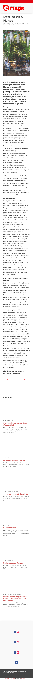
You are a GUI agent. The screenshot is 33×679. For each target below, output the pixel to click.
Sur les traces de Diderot (12, 563)
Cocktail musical (9, 528)
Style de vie (11, 25)
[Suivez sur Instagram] (18, 632)
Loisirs (5, 25)
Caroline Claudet (11, 23)
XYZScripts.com (24, 678)
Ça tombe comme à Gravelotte (15, 494)
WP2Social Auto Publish (10, 678)
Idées (26, 23)
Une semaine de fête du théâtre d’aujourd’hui (16, 424)
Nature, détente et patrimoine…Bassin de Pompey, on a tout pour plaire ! (15, 598)
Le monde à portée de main (14, 460)
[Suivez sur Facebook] (15, 632)
